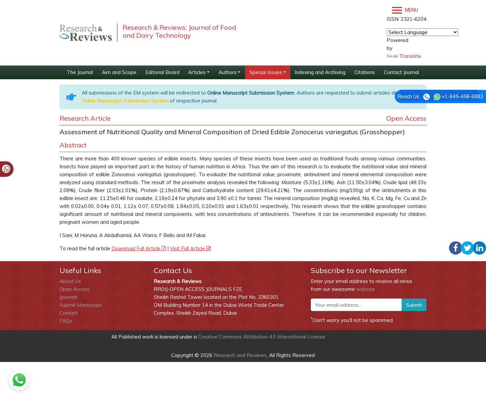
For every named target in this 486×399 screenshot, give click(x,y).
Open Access (75, 289)
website (365, 289)
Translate (410, 56)
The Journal (80, 72)
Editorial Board (162, 72)
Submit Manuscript (81, 305)
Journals (69, 297)
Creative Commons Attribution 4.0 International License (261, 337)
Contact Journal (401, 72)
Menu (411, 10)
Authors (228, 72)
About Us (70, 281)
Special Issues (265, 72)
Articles (197, 72)
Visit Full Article (188, 248)
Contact (69, 313)
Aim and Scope (119, 72)
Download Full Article (136, 248)
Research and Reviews (239, 355)
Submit (414, 304)
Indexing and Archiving (320, 72)
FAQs (66, 321)
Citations (364, 72)
